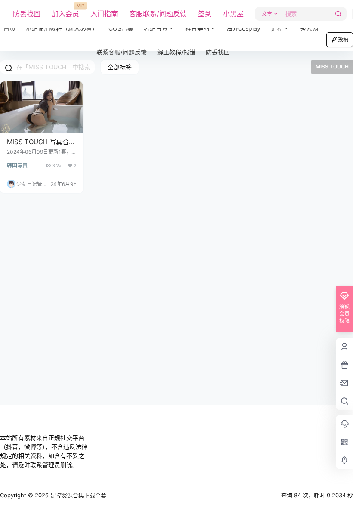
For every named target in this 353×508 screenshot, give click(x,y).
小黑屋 (233, 13)
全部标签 (120, 67)
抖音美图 (197, 28)
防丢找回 (26, 13)
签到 (205, 13)
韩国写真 (17, 165)
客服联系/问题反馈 (158, 13)
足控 (277, 28)
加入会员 (65, 11)
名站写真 (162, 25)
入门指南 (104, 13)
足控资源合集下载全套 (77, 495)
